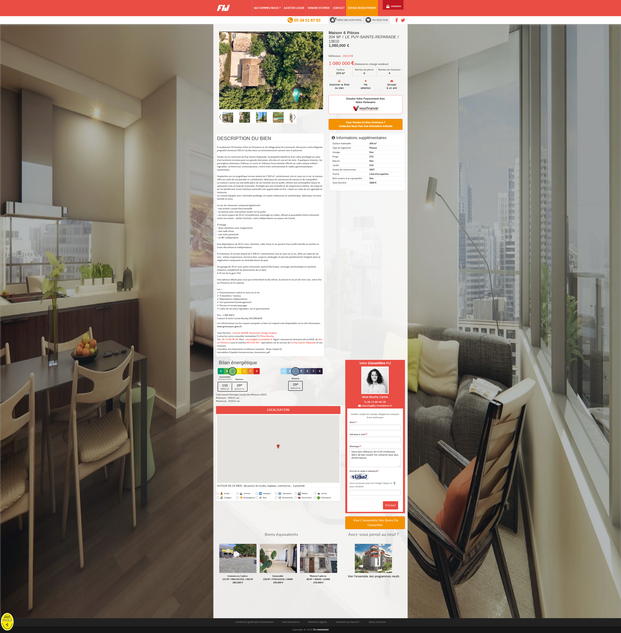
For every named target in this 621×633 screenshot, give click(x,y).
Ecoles (227, 493)
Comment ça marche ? (348, 622)
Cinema (246, 493)
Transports (287, 493)
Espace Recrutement (362, 8)
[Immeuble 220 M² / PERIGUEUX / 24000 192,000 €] (278, 558)
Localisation (278, 410)
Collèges (228, 498)
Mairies (305, 493)
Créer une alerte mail (349, 20)
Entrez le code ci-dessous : (365, 471)
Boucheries (307, 498)
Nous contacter (377, 622)
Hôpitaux (267, 493)
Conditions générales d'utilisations (254, 622)
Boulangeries (249, 498)
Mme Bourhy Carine (375, 397)
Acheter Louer (294, 8)
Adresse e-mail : (359, 434)
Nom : (353, 422)
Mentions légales (317, 622)
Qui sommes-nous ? (267, 8)
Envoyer (390, 505)
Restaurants (287, 498)
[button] (278, 446)
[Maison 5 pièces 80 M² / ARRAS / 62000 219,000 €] (318, 558)
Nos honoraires (291, 622)
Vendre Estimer (318, 8)
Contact (339, 8)
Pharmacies (326, 498)
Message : (356, 446)
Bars (265, 498)
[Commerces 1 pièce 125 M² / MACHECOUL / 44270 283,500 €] (237, 558)
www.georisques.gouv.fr (229, 326)
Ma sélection (380, 20)
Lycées (324, 493)
